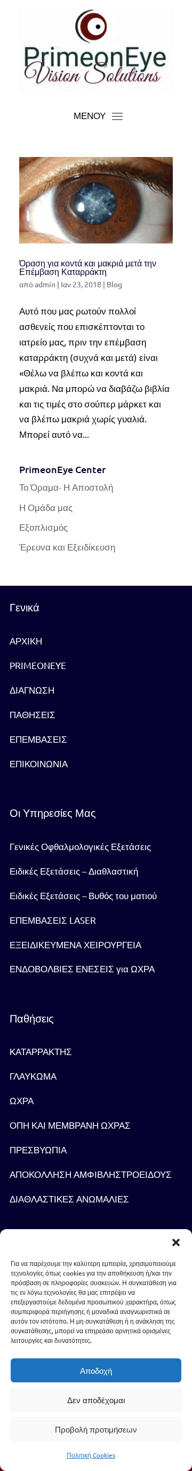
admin (45, 284)
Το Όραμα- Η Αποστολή (66, 486)
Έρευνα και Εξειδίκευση (67, 546)
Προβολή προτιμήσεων (96, 1429)
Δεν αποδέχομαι (96, 1400)
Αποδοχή (96, 1370)
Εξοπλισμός (43, 526)
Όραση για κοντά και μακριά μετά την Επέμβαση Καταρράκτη (87, 268)
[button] (176, 1242)
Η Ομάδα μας (46, 507)
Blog (114, 284)
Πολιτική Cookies (91, 1455)
